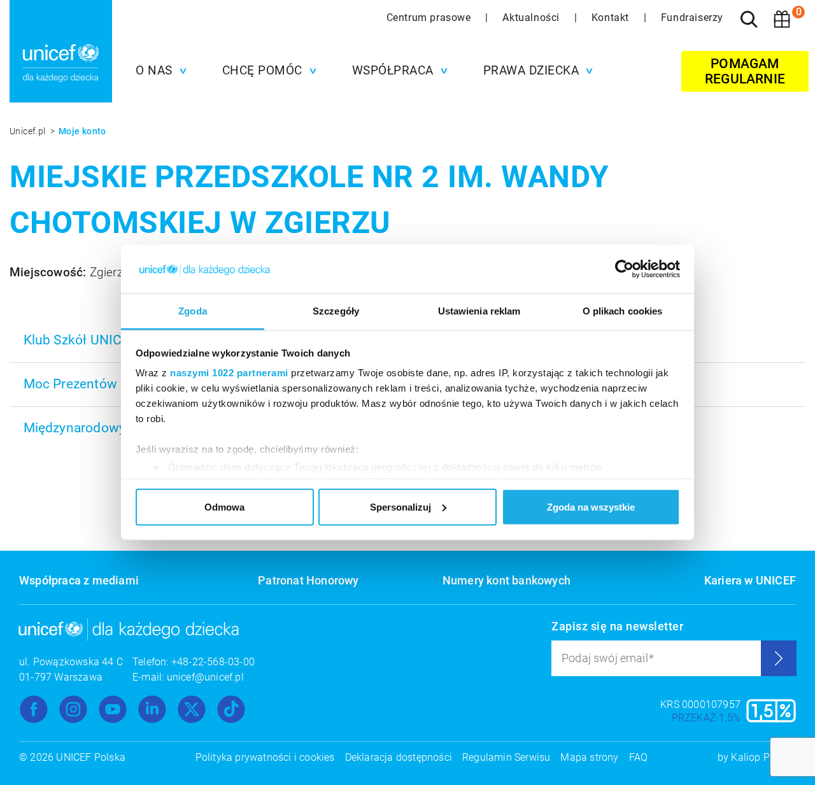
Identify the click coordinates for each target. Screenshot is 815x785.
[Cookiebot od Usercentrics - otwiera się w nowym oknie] (624, 269)
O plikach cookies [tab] (623, 311)
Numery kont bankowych (506, 580)
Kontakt (612, 17)
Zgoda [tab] (192, 311)
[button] (158, 71)
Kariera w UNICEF (750, 580)
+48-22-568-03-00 (213, 662)
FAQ (638, 757)
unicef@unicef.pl (205, 677)
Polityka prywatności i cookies (265, 757)
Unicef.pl (29, 131)
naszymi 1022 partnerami (229, 372)
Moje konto (82, 131)
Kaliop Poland (763, 757)
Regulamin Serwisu (506, 757)
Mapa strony (589, 757)
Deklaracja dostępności (398, 757)
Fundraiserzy (692, 17)
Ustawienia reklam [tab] (479, 311)
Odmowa (224, 506)
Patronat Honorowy (308, 580)
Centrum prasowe (430, 17)
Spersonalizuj (400, 506)
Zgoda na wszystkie (591, 506)
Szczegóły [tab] (336, 311)
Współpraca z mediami (79, 580)
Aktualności (532, 17)
